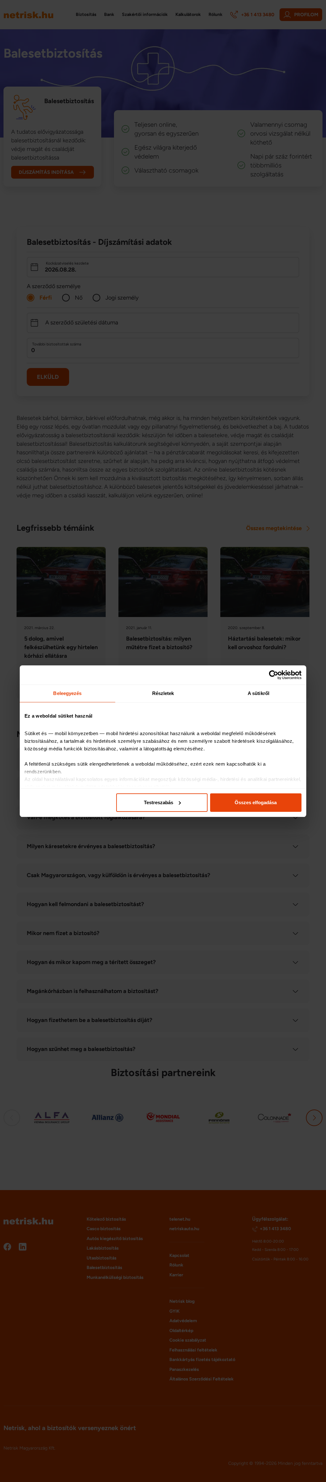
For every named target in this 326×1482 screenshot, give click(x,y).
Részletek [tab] (163, 693)
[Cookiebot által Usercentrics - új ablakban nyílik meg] (273, 675)
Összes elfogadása (256, 802)
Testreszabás (158, 802)
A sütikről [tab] (258, 693)
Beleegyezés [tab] (67, 693)
